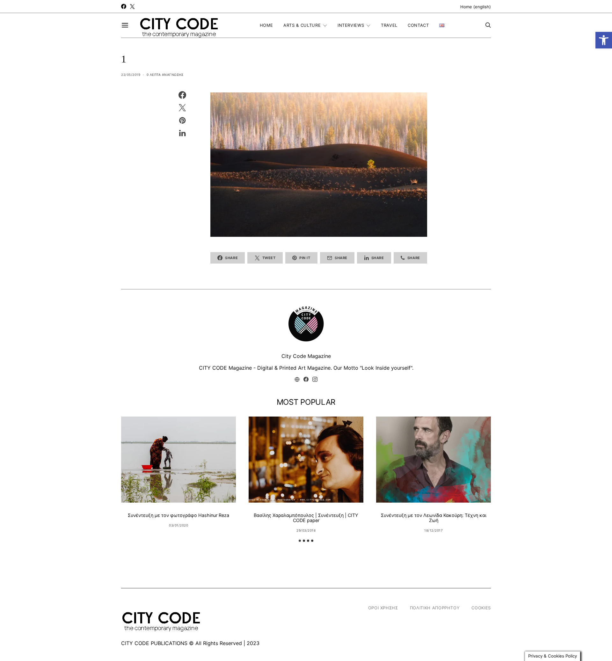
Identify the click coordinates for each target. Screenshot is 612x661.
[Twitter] (132, 6)
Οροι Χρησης (383, 607)
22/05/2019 (130, 74)
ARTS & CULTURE (302, 25)
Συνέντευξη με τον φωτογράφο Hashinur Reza (178, 515)
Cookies (481, 607)
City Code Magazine (306, 356)
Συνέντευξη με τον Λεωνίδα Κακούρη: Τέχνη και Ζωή (433, 517)
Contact (418, 25)
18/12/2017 (433, 530)
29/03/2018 (306, 530)
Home (266, 25)
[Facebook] (123, 6)
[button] (603, 40)
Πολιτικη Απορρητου (435, 607)
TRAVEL (389, 25)
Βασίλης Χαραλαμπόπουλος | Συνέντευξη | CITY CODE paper (306, 517)
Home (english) (475, 6)
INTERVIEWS (351, 25)
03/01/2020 (178, 525)
